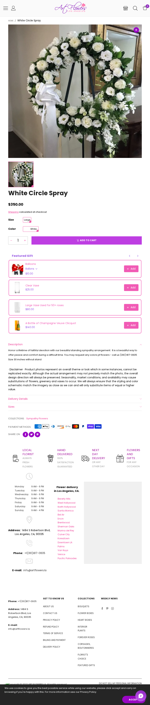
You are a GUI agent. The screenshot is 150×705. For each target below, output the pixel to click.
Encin (61, 518)
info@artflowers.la (34, 570)
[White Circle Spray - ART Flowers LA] (75, 91)
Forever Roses (86, 637)
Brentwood (64, 522)
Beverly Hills (64, 498)
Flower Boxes (86, 613)
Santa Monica (66, 510)
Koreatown (64, 538)
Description (15, 344)
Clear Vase (32, 285)
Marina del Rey (66, 530)
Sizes (11, 407)
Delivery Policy (51, 646)
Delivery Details (18, 399)
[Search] (135, 8)
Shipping (13, 212)
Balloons (30, 264)
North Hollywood (67, 506)
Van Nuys (63, 550)
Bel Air (61, 514)
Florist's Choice (83, 656)
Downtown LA (65, 542)
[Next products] (138, 255)
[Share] (25, 434)
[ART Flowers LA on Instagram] (112, 608)
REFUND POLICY (51, 626)
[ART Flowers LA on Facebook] (102, 608)
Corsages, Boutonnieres (86, 646)
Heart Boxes (85, 619)
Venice (61, 554)
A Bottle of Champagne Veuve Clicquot (50, 323)
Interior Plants (82, 628)
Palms (61, 546)
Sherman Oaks (66, 526)
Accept (134, 699)
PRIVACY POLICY (51, 619)
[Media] (136, 30)
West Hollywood (66, 502)
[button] (11, 240)
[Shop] (125, 8)
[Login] (13, 8)
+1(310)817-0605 (35, 553)
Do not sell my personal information (120, 683)
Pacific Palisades (67, 558)
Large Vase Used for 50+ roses (44, 305)
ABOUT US (48, 606)
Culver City (64, 534)
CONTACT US (50, 613)
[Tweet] (31, 434)
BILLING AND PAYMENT (54, 640)
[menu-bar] (6, 8)
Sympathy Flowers (37, 418)
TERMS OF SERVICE (53, 633)
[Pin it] (37, 434)
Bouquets (83, 606)
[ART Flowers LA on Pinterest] (107, 608)
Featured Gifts (86, 665)
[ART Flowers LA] (71, 8)
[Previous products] (130, 255)
